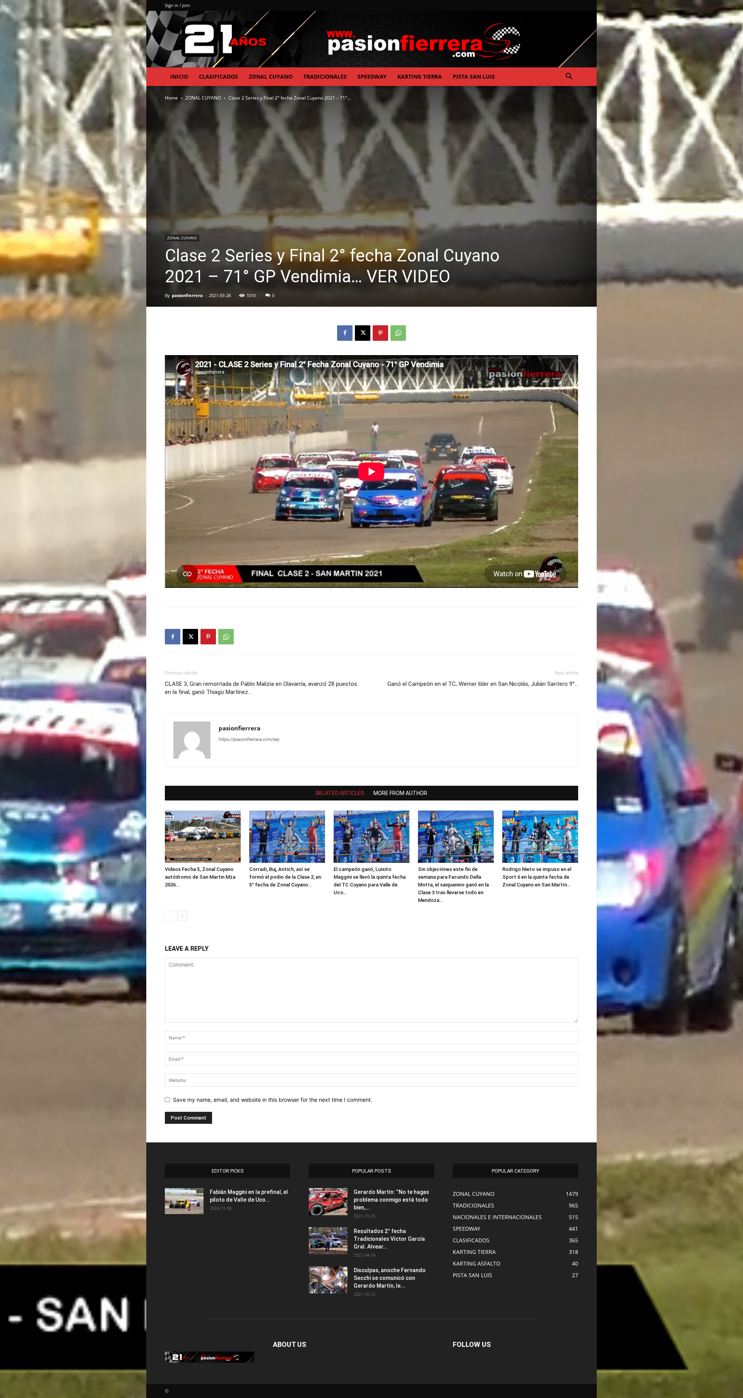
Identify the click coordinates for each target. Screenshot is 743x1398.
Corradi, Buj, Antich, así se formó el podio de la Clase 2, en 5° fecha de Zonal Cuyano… (285, 877)
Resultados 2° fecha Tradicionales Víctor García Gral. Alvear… (389, 1239)
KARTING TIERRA (419, 76)
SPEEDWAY (372, 76)
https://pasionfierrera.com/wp (249, 739)
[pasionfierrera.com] (371, 39)
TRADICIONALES (325, 76)
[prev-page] (170, 916)
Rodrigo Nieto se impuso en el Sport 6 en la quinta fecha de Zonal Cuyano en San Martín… (536, 877)
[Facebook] (345, 333)
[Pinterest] (380, 333)
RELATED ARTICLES (340, 793)
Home (171, 97)
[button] (569, 77)
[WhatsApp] (398, 333)
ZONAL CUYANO (271, 76)
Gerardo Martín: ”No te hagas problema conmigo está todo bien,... (391, 1200)
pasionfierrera (187, 295)
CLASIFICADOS (218, 76)
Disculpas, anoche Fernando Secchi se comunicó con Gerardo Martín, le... (390, 1278)
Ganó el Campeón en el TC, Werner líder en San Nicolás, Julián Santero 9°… (482, 683)
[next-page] (182, 916)
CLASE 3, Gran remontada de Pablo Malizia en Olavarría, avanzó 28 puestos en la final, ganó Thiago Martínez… (261, 688)
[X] (362, 333)
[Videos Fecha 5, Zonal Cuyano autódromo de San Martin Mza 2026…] (203, 837)
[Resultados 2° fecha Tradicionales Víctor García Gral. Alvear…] (328, 1240)
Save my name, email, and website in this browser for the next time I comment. (272, 1099)
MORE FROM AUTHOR (400, 793)
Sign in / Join (177, 5)
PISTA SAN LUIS (474, 76)
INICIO (179, 76)
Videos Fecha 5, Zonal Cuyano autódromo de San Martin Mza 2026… (200, 877)
